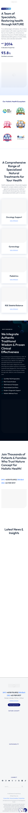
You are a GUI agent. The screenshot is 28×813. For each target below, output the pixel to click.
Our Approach (14, 221)
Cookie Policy (22, 798)
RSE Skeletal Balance (14, 305)
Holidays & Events (14, 700)
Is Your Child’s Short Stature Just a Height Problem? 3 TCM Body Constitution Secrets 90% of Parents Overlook (14, 595)
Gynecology (14, 246)
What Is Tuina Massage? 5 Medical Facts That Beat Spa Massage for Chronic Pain (14, 628)
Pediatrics (14, 276)
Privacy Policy (6, 798)
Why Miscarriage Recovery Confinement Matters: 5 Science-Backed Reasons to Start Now (14, 660)
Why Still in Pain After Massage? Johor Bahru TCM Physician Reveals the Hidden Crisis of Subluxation (14, 560)
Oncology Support (14, 217)
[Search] (22, 786)
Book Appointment (9, 475)
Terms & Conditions (14, 798)
